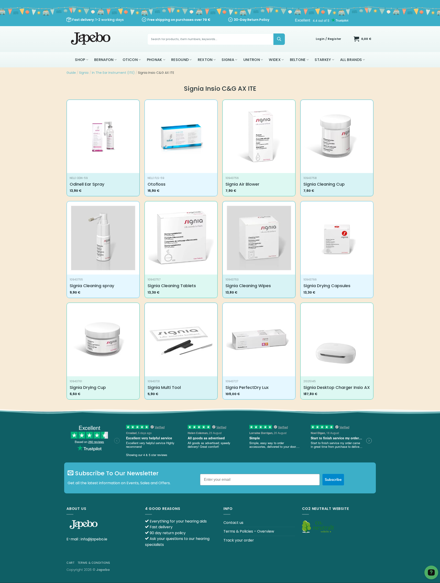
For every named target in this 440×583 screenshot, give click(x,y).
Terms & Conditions (94, 563)
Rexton (205, 59)
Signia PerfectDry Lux (247, 387)
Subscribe (333, 479)
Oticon (130, 59)
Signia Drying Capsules (326, 285)
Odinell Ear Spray (87, 184)
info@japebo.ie (94, 539)
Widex (275, 59)
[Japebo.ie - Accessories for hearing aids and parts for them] (91, 39)
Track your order (238, 540)
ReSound (180, 59)
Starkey (323, 59)
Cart (70, 563)
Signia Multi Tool (164, 387)
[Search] (279, 39)
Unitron (251, 59)
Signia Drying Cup (88, 387)
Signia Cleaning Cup (324, 184)
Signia (228, 59)
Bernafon (104, 59)
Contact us (233, 522)
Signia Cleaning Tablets (172, 285)
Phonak (154, 59)
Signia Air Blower (242, 184)
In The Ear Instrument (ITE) (113, 72)
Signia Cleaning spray (92, 285)
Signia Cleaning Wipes (248, 285)
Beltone (298, 59)
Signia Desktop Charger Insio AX (336, 387)
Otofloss (156, 184)
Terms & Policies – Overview (248, 531)
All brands (351, 59)
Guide (71, 72)
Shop (80, 59)
